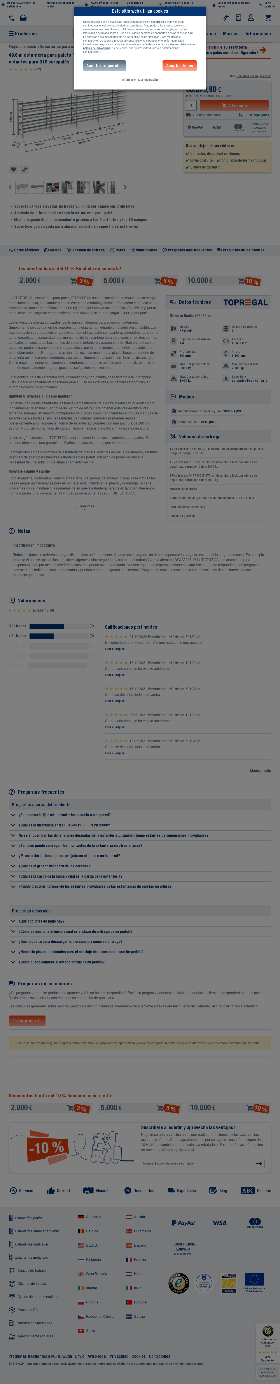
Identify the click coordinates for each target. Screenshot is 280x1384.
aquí (190, 33)
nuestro (156, 21)
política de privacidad (96, 48)
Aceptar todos (179, 65)
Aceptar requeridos (104, 65)
